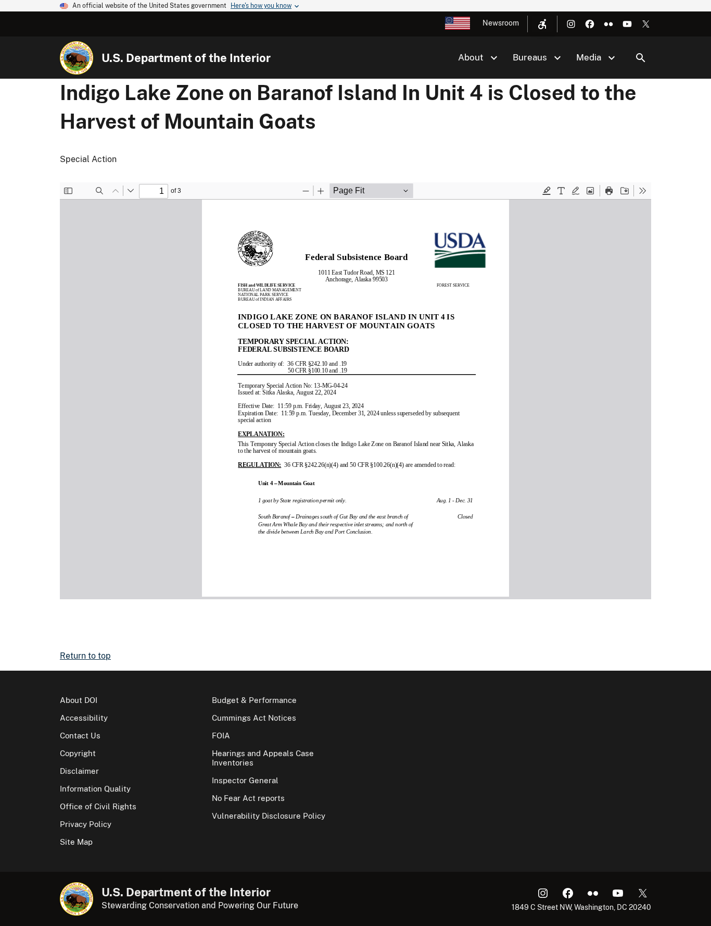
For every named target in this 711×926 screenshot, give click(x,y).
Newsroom (501, 23)
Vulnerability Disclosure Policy (268, 815)
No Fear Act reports (248, 798)
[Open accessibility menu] (542, 24)
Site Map (76, 841)
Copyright (78, 753)
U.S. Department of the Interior (186, 58)
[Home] (76, 58)
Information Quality (95, 788)
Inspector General (245, 780)
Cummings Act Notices (254, 717)
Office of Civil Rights (98, 806)
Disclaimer (79, 771)
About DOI (78, 700)
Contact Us (80, 735)
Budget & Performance (254, 700)
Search (640, 57)
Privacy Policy (85, 824)
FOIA (221, 735)
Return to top (85, 656)
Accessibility (84, 717)
